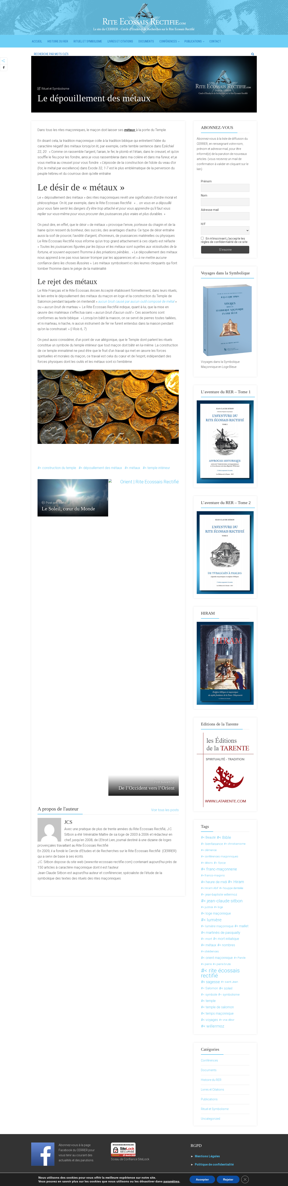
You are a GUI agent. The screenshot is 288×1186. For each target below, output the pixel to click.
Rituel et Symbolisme (88, 41)
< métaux (133, 468)
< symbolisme (230, 994)
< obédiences (211, 951)
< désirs (208, 862)
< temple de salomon (218, 1007)
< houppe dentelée (232, 888)
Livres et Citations (120, 41)
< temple (209, 1001)
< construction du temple (57, 468)
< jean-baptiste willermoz (220, 894)
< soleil (226, 988)
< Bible (225, 837)
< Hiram (237, 882)
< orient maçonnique (218, 958)
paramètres (171, 1181)
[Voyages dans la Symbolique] (225, 320)
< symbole (210, 994)
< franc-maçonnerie (220, 869)
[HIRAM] (225, 663)
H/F (203, 224)
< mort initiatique (227, 939)
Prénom (206, 181)
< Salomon (210, 988)
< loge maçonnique (217, 913)
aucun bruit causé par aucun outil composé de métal (136, 302)
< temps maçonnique (218, 1013)
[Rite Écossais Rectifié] (144, 18)
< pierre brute (222, 964)
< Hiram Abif (210, 888)
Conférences (209, 1060)
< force (221, 863)
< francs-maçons (214, 875)
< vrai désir (227, 1019)
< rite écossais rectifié (220, 973)
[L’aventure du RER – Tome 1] (225, 441)
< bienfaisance (213, 844)
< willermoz (213, 1026)
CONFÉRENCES (168, 41)
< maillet (242, 926)
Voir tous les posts (165, 810)
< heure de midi (215, 882)
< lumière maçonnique (218, 926)
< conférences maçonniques (220, 856)
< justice (208, 907)
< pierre (207, 964)
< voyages (210, 1020)
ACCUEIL (37, 41)
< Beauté (209, 837)
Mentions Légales (207, 1156)
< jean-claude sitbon (223, 900)
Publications (209, 1099)
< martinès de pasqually (221, 932)
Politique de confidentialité (214, 1164)
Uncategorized (210, 1118)
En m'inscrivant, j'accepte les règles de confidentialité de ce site (224, 240)
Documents (146, 41)
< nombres (227, 945)
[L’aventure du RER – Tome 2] (225, 552)
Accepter (202, 1179)
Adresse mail (210, 209)
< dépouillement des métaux (101, 468)
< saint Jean (230, 981)
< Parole (240, 957)
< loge (219, 907)
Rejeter (228, 1179)
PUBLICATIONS (193, 41)
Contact (215, 41)
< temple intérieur (157, 468)
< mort (207, 939)
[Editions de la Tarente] (225, 769)
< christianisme (235, 843)
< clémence (210, 850)
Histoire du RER (57, 41)
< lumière (212, 919)
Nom (204, 195)
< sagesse (211, 982)
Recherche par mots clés (51, 54)
